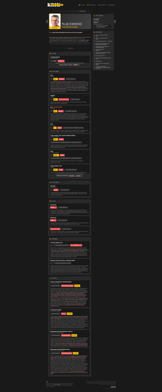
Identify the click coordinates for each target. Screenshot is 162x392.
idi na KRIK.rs (102, 4)
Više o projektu (92, 4)
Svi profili (83, 4)
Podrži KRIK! (112, 4)
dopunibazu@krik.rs (57, 384)
